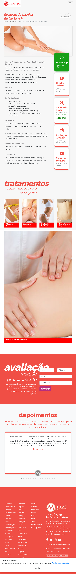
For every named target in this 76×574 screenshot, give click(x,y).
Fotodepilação (36, 528)
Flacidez (34, 516)
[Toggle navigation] (70, 3)
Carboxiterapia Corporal (10, 508)
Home (6, 21)
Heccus (7, 516)
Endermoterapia (10, 513)
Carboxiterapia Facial (23, 535)
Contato (21, 557)
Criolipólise (8, 504)
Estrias (33, 513)
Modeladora (9, 557)
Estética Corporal (21, 550)
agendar (45, 388)
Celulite (33, 504)
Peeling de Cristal (21, 523)
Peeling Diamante (21, 517)
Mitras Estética (23, 543)
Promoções (22, 546)
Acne (33, 522)
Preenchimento (36, 525)
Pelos (33, 519)
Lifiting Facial (22, 540)
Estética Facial (23, 554)
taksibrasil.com (52, 555)
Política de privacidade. (60, 563)
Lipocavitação (10, 525)
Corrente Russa (8, 520)
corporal (13, 21)
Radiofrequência (10, 528)
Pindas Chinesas (8, 544)
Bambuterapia (10, 549)
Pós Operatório (21, 511)
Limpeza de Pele (22, 529)
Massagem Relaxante (8, 538)
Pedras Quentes (8, 553)
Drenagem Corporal (21, 505)
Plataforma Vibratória (8, 532)
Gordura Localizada (35, 508)
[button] (21, 478)
